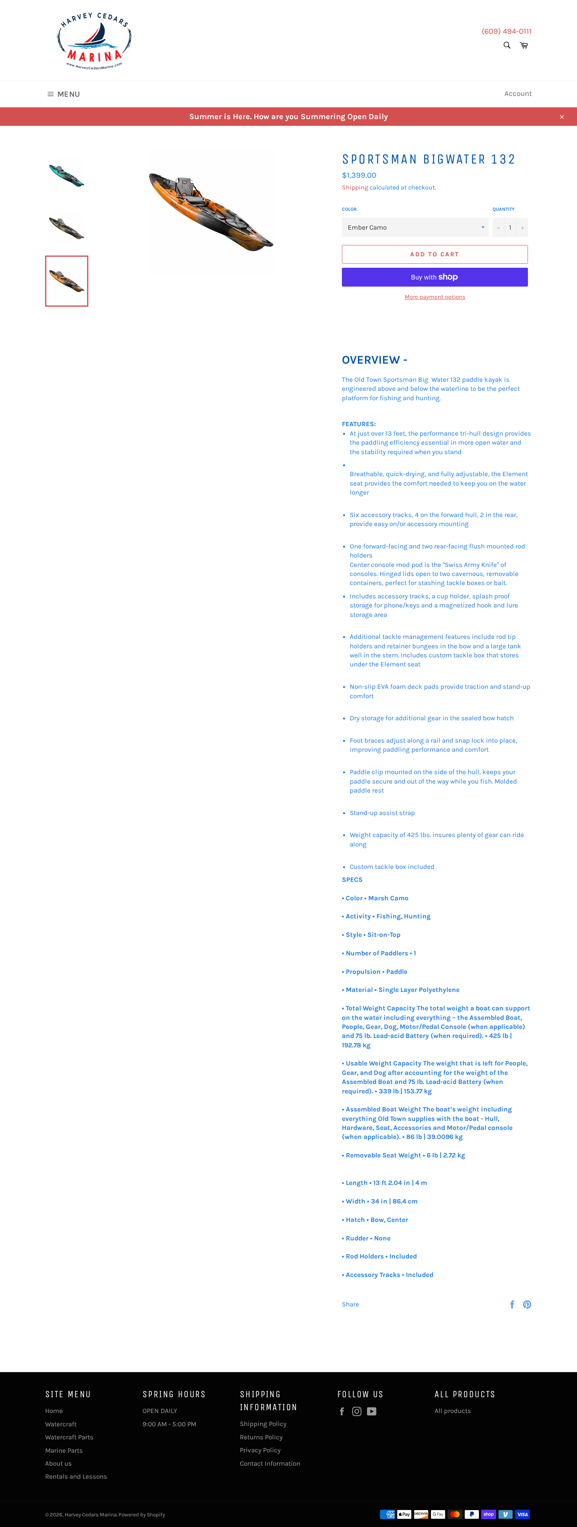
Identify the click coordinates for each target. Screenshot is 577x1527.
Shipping (355, 187)
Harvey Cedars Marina (91, 1515)
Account (518, 93)
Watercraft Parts (69, 1437)
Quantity (504, 209)
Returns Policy (261, 1437)
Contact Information (270, 1463)
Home (54, 1411)
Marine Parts (64, 1450)
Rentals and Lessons (76, 1476)
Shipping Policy (263, 1424)
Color (349, 209)
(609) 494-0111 (507, 31)
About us (58, 1463)
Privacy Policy (260, 1450)
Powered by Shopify (142, 1515)
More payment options (435, 296)
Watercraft (61, 1424)
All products (453, 1411)
